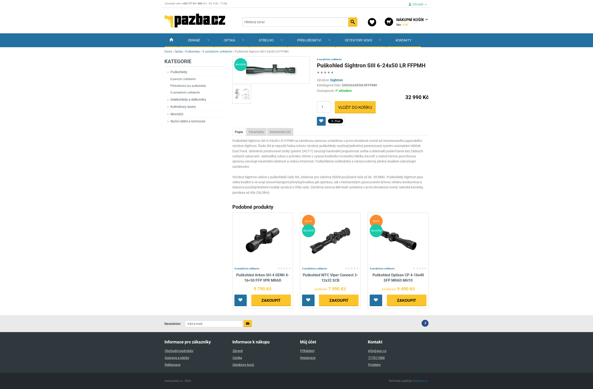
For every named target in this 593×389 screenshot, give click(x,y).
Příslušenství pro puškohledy (188, 85)
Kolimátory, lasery (183, 107)
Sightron (336, 80)
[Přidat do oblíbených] (321, 121)
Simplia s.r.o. (421, 381)
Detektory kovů (358, 40)
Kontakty (404, 40)
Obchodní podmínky (179, 351)
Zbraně (194, 40)
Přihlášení (307, 351)
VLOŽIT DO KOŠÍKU (355, 107)
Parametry (256, 132)
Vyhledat (352, 22)
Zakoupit (271, 300)
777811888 (376, 358)
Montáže (176, 114)
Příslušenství (309, 40)
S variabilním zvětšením (185, 92)
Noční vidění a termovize (187, 121)
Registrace (307, 358)
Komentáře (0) (280, 132)
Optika (229, 40)
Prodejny (374, 365)
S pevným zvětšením (183, 79)
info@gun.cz (377, 351)
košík (410, 22)
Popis (239, 132)
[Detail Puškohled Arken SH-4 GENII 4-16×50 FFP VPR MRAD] (262, 240)
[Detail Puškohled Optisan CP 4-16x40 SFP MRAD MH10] (398, 240)
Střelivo (266, 40)
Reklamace (172, 365)
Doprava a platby (177, 358)
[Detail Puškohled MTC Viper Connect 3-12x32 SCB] (330, 240)
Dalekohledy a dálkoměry (188, 99)
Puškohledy (178, 72)
